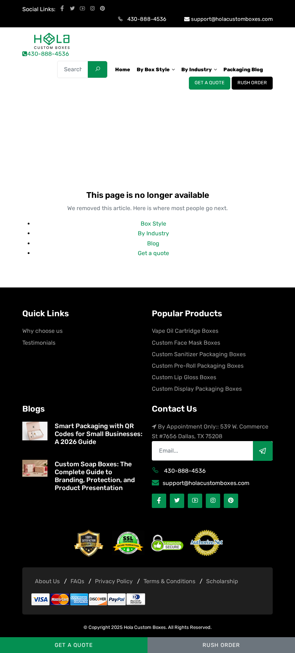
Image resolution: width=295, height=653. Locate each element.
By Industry (153, 233)
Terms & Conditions (169, 581)
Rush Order (252, 83)
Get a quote (209, 83)
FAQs (77, 581)
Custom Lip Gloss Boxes (184, 377)
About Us (47, 581)
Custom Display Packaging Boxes (197, 388)
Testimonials (38, 342)
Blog (153, 243)
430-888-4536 (146, 19)
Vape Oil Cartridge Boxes (185, 330)
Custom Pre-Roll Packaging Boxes (198, 365)
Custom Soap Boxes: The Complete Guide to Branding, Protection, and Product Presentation (95, 476)
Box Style (153, 223)
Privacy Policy (114, 581)
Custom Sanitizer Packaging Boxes (199, 354)
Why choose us (42, 330)
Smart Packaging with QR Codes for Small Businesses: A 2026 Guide (98, 434)
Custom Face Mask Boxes (186, 342)
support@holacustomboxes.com (232, 19)
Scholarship (222, 581)
